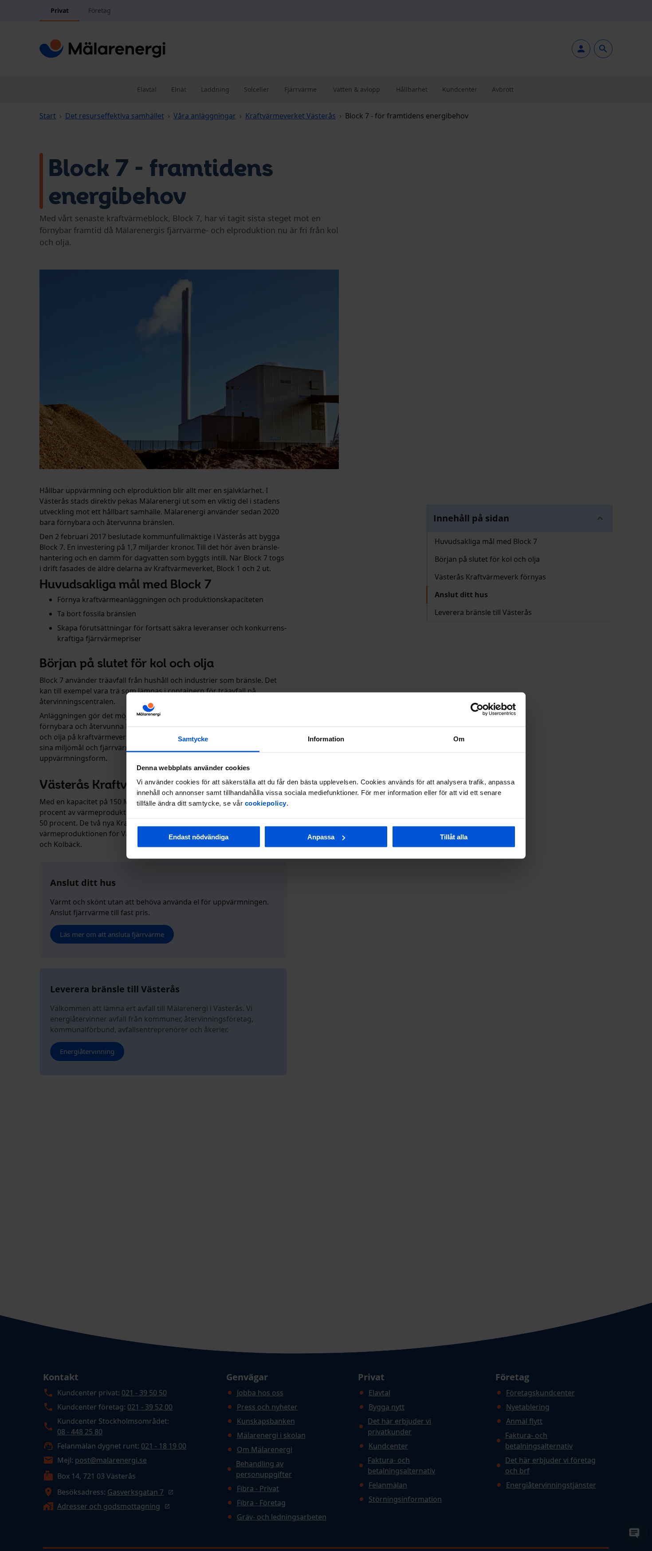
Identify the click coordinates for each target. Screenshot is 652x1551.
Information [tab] (326, 738)
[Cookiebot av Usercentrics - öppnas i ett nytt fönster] (477, 709)
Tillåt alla (453, 837)
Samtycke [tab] (193, 738)
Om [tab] (458, 738)
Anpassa (320, 837)
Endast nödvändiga (198, 837)
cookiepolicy (266, 803)
